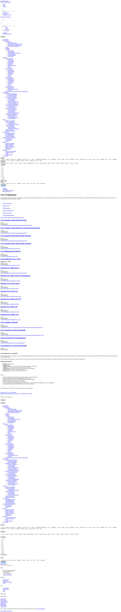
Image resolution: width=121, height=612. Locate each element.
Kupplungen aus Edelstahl (11, 97)
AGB (4, 583)
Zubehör (9, 90)
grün (11, 183)
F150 (3, 179)
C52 (3, 170)
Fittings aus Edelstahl (10, 125)
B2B (4, 590)
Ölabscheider (5, 155)
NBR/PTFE (53, 159)
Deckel (7, 47)
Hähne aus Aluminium (10, 146)
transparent (43, 183)
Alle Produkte (6, 39)
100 (3, 175)
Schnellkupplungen (12, 55)
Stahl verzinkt (32, 160)
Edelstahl (102, 159)
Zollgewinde (3, 603)
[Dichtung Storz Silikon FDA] (10, 311)
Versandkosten (6, 588)
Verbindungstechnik (9, 152)
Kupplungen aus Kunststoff (11, 93)
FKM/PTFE (72, 159)
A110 (3, 177)
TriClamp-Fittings (11, 127)
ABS (77, 159)
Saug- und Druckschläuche (11, 151)
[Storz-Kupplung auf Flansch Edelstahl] (22, 327)
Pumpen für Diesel (9, 58)
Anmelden (5, 13)
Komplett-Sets (11, 62)
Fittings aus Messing (10, 129)
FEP (67, 159)
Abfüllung (8, 48)
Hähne (4, 142)
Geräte (7, 153)
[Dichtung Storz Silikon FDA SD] (11, 296)
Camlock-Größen (4, 602)
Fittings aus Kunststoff (10, 121)
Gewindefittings (11, 123)
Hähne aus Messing (9, 145)
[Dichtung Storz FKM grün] (10, 288)
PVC (29, 159)
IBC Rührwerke (11, 51)
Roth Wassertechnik (9, 135)
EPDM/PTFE (3, 160)
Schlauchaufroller (9, 154)
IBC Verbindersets (11, 54)
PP (37, 160)
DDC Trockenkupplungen (13, 101)
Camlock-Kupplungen (12, 106)
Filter (9, 66)
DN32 (20, 163)
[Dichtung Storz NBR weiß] (10, 304)
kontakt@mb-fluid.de (7, 574)
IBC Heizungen (9, 138)
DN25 (16, 163)
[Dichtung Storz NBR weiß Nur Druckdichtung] (14, 273)
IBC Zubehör (5, 40)
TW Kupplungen (11, 99)
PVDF (33, 159)
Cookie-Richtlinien (41, 608)
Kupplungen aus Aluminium (11, 114)
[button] (8, 392)
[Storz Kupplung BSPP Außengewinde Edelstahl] (14, 240)
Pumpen (4, 57)
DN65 (49, 163)
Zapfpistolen (10, 63)
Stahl (110, 159)
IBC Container (11, 50)
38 (2, 168)
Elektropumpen (11, 60)
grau (15, 183)
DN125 (67, 163)
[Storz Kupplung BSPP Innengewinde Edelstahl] (14, 233)
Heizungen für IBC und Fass (8, 137)
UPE (98, 159)
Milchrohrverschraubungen (13, 124)
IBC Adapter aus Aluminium (13, 46)
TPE (40, 160)
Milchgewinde (3, 604)
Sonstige (7, 141)
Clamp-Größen (3, 606)
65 (2, 172)
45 (2, 169)
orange (24, 183)
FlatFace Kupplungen (12, 102)
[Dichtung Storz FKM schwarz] (10, 280)
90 (2, 174)
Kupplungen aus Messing (11, 108)
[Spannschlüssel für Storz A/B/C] (9, 256)
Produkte (5, 188)
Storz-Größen (3, 605)
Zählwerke (10, 64)
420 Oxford (82, 159)
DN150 (71, 163)
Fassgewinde (3, 598)
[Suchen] (15, 11)
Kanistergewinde (4, 601)
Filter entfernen (4, 564)
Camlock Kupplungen (12, 94)
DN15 (7, 163)
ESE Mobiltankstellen (10, 134)
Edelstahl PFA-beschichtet (41, 159)
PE (106, 159)
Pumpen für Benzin (9, 77)
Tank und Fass (6, 132)
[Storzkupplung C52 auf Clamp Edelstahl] (13, 342)
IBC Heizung (10, 56)
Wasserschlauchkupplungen (13, 103)
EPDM (7, 159)
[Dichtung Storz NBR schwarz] (10, 265)
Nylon (94, 159)
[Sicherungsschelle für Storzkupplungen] (22, 335)
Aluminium (19, 159)
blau (8, 183)
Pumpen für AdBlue (10, 86)
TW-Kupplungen (11, 107)
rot (31, 183)
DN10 (3, 163)
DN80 (57, 163)
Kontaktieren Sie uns (7, 14)
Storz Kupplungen (11, 100)
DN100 (62, 163)
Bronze (24, 159)
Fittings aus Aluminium (10, 120)
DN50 (36, 163)
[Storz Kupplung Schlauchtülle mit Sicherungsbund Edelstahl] (16, 225)
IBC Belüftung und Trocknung (14, 53)
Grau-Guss (89, 159)
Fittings (4, 119)
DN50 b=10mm (43, 163)
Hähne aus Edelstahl (10, 144)
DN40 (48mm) (31, 163)
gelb (38, 183)
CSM (59, 159)
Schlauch (10, 67)
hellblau (19, 183)
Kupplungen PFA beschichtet (11, 104)
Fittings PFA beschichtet (10, 130)
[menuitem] (4, 4)
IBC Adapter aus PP (12, 42)
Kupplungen (5, 92)
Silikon (63, 159)
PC (48, 159)
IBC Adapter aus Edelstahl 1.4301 (15, 43)
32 (2, 167)
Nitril (3, 159)
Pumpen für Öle (9, 68)
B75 (3, 173)
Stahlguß (114, 159)
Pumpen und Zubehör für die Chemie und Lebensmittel (17, 91)
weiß (34, 183)
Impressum (5, 580)
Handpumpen (10, 59)
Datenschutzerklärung (7, 582)
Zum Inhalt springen (5, 1)
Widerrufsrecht (6, 579)
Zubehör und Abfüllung (10, 136)
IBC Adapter (8, 41)
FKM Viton (12, 159)
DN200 (76, 163)
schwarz (3, 183)
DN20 (12, 163)
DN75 (53, 163)
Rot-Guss (13, 160)
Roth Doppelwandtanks (10, 133)
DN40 (24, 163)
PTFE (26, 160)
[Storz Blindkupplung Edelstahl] (10, 248)
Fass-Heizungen (9, 140)
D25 (3, 165)
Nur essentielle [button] (3, 610)
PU (8, 160)
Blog (4, 591)
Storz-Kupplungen (11, 118)
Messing (18, 160)
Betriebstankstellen (12, 65)
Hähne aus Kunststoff (10, 143)
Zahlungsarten (6, 589)
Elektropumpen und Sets (13, 89)
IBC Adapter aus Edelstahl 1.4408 (15, 45)
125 (3, 178)
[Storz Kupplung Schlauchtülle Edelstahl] (12, 217)
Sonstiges (7, 49)
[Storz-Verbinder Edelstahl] (10, 319)
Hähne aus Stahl (9, 147)
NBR (22, 160)
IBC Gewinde (3, 599)
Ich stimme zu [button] (9, 610)
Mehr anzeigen (3, 180)
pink (28, 183)
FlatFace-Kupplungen (12, 95)
